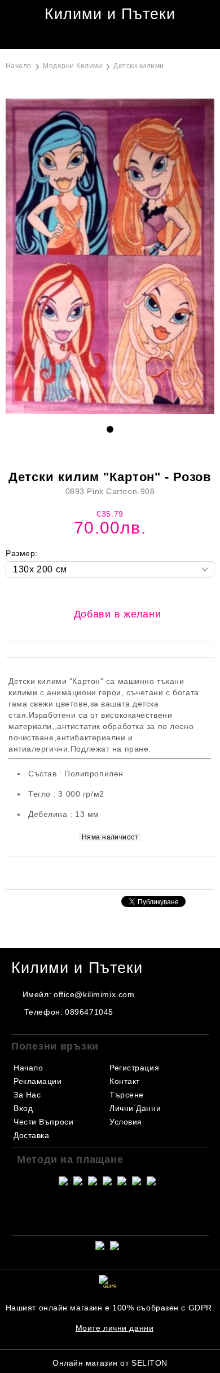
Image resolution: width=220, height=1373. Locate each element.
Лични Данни (135, 1108)
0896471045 (89, 1011)
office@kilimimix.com (94, 994)
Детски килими (138, 66)
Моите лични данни (115, 1327)
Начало (19, 66)
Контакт (124, 1081)
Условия (125, 1121)
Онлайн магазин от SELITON (110, 1362)
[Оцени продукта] (122, 871)
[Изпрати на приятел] (93, 871)
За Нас (27, 1094)
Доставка (31, 1135)
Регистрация (134, 1067)
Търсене (126, 1094)
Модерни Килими (72, 66)
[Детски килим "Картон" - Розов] (110, 411)
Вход (23, 1108)
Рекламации (38, 1081)
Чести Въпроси (43, 1121)
